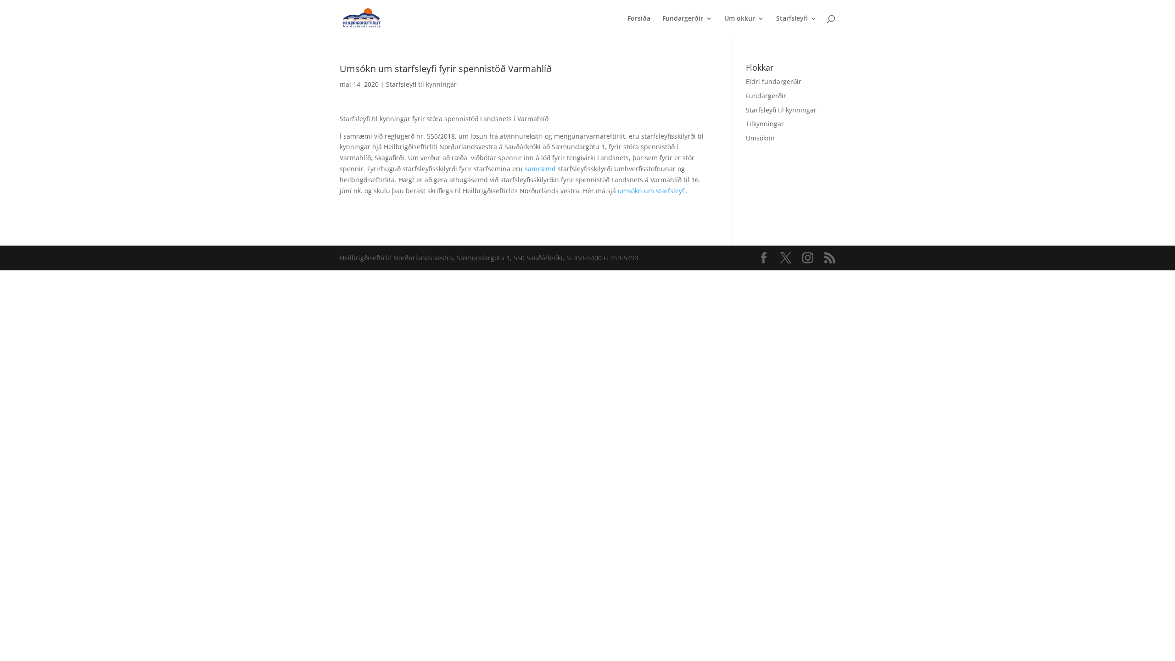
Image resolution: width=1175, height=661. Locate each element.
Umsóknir (760, 138)
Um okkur (739, 18)
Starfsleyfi (792, 18)
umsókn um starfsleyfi (652, 190)
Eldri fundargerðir (773, 81)
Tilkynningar (765, 123)
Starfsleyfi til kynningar (421, 84)
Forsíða (638, 18)
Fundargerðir (682, 18)
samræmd (540, 168)
